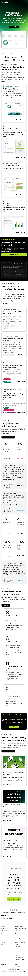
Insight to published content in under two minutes (13, 366)
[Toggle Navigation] (25, 2)
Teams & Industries (19, 922)
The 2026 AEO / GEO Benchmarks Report (13, 808)
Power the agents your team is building (13, 339)
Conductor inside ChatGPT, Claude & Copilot (12, 313)
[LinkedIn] (4, 915)
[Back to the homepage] (6, 2)
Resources (3, 933)
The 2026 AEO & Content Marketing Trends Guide (13, 773)
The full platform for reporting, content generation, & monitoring (13, 395)
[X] (2, 915)
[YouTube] (6, 915)
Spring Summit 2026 (9, 843)
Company (17, 933)
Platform (3, 922)
